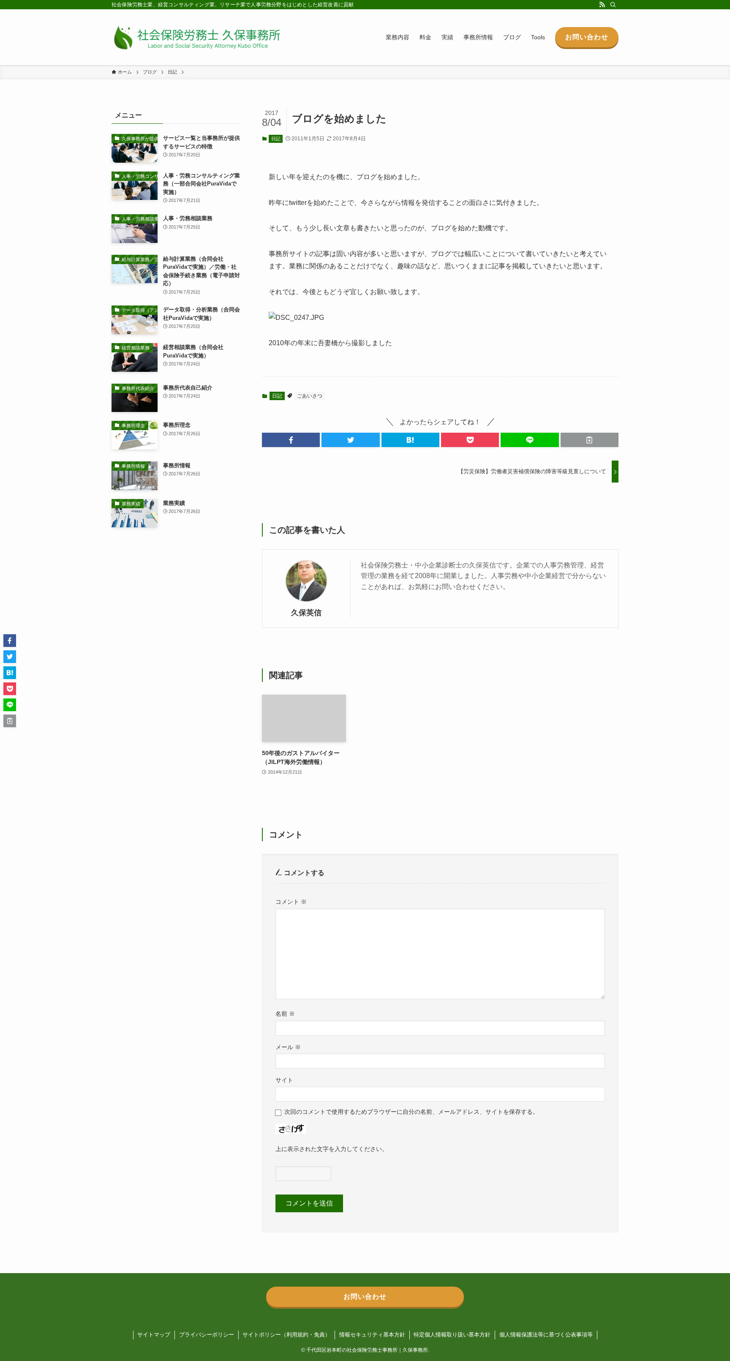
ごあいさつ (309, 396)
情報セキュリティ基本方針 (372, 1334)
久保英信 (306, 612)
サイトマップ (153, 1334)
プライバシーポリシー (206, 1334)
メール (288, 1047)
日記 (276, 138)
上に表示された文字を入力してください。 (331, 1149)
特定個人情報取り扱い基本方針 (452, 1334)
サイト (284, 1080)
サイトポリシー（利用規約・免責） (286, 1334)
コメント (291, 901)
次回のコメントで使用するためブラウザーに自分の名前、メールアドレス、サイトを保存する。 (411, 1111)
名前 (285, 1013)
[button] (291, 440)
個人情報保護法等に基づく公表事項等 (546, 1334)
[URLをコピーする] (589, 440)
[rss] (602, 4)
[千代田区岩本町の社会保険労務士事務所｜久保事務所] (196, 37)
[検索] (612, 4)
